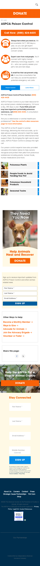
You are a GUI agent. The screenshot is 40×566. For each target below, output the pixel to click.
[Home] (20, 4)
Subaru (20, 544)
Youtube (20, 526)
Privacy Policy (22, 473)
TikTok (29, 526)
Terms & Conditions (13, 473)
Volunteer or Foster (12, 335)
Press (32, 491)
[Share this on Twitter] (23, 356)
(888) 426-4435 (19, 112)
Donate (20, 13)
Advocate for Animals (13, 328)
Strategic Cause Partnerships (14, 494)
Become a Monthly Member (16, 321)
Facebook (10, 526)
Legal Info (16, 509)
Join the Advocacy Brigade (16, 332)
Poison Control (10, 87)
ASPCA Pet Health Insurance (20, 551)
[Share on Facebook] (17, 356)
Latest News (29, 87)
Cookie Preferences (26, 509)
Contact (25, 491)
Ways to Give (9, 325)
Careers (16, 491)
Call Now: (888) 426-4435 (20, 33)
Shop (19, 496)
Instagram (25, 526)
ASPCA (20, 485)
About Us (7, 491)
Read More (20, 165)
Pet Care (4, 20)
